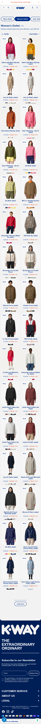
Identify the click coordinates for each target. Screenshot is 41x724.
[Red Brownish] (6, 414)
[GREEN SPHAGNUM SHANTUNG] (33, 137)
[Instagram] (8, 711)
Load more (20, 604)
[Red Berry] (9, 69)
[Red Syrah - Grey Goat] (34, 484)
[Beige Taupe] (30, 242)
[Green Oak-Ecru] (6, 277)
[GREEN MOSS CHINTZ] (26, 554)
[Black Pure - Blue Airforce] (9, 519)
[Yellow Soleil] (26, 172)
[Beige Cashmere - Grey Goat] (29, 484)
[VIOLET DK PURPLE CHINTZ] (29, 554)
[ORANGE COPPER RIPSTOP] (10, 137)
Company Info (25, 707)
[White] (13, 242)
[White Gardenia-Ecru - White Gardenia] (9, 277)
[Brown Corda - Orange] (29, 207)
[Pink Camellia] (33, 172)
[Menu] (4, 7)
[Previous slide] (2, 2)
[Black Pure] (6, 311)
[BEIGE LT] (9, 414)
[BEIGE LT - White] (9, 103)
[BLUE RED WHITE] (29, 344)
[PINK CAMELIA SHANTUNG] (29, 137)
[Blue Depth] (9, 311)
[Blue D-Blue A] (5, 519)
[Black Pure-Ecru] (13, 277)
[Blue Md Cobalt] (29, 172)
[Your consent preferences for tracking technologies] (37, 720)
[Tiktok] (12, 711)
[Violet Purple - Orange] (33, 207)
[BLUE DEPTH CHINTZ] (33, 554)
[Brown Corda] (13, 311)
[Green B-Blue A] (25, 484)
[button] (34, 34)
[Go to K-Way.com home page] (21, 8)
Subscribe (34, 673)
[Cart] (37, 7)
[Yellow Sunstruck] (13, 69)
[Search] (8, 7)
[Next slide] (38, 2)
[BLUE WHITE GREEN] (33, 344)
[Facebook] (3, 711)
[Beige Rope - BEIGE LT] (13, 103)
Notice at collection (10, 721)
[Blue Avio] (30, 589)
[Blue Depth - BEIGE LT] (6, 103)
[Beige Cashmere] (30, 519)
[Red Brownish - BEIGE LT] (29, 449)
